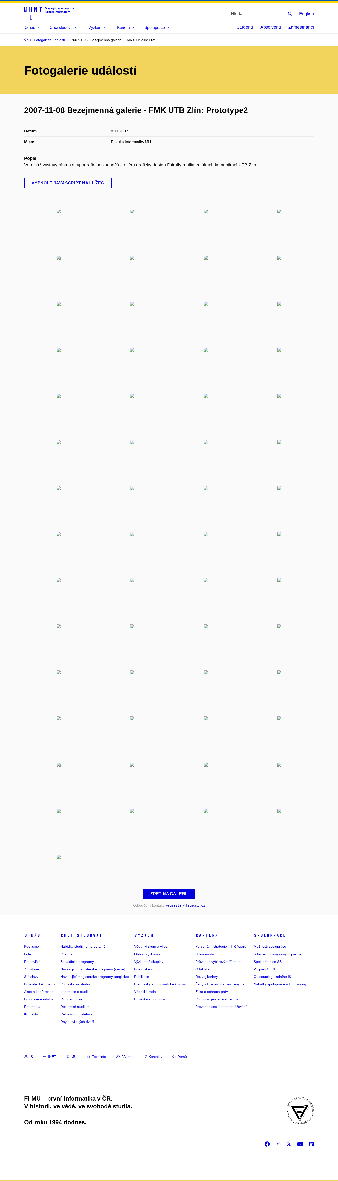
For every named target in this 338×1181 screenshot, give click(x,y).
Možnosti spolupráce (270, 946)
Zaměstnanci (301, 27)
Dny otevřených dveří (77, 1022)
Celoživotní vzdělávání (78, 1014)
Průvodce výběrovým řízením (218, 962)
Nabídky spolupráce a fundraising (280, 984)
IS (31, 1057)
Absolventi (270, 27)
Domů (182, 1057)
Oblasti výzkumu (147, 954)
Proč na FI (68, 954)
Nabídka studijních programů (83, 946)
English (306, 13)
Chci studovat (81, 935)
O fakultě (202, 969)
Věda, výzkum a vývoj (151, 946)
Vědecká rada (145, 992)
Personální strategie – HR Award (220, 946)
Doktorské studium (75, 1007)
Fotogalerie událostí (39, 999)
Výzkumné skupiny (148, 962)
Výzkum (143, 935)
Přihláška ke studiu (75, 984)
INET (52, 1057)
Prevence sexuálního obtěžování (221, 1007)
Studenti (245, 27)
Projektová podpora (149, 999)
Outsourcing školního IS (272, 977)
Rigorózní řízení (72, 999)
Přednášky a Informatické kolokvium (162, 984)
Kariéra (206, 935)
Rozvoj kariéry (206, 977)
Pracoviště (32, 962)
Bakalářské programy (77, 962)
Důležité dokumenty (39, 984)
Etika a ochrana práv (211, 992)
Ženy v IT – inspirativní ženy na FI (222, 984)
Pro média (32, 1007)
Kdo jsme (31, 946)
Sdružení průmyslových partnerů (279, 954)
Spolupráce (270, 935)
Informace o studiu (75, 992)
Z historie (31, 969)
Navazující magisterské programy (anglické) (94, 977)
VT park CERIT (265, 969)
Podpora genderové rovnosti (217, 999)
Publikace (141, 977)
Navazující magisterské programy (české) (92, 969)
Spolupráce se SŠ (268, 962)
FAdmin (127, 1057)
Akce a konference (38, 992)
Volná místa (204, 954)
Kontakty (31, 1014)
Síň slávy (31, 977)
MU (74, 1057)
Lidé (27, 954)
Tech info (99, 1057)
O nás (32, 935)
